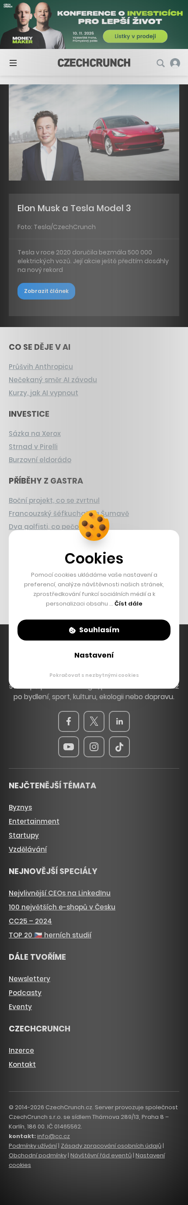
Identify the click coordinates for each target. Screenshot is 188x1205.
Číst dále (129, 603)
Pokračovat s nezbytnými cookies (94, 675)
